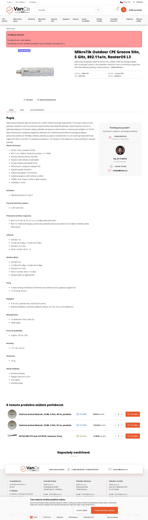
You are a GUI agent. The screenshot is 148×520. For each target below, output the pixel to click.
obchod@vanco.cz (120, 469)
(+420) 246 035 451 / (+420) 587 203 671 (85, 469)
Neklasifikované (88, 517)
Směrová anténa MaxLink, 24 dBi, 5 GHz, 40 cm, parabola (45, 414)
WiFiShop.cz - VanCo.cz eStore (19, 10)
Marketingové (73, 517)
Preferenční (47, 517)
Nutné (35, 517)
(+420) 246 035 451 (120, 136)
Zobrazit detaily (112, 517)
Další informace (117, 67)
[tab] (11, 110)
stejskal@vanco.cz (58, 44)
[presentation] (11, 110)
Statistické (60, 517)
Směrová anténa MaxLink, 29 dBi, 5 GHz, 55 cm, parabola (45, 425)
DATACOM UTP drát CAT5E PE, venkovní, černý (40, 436)
